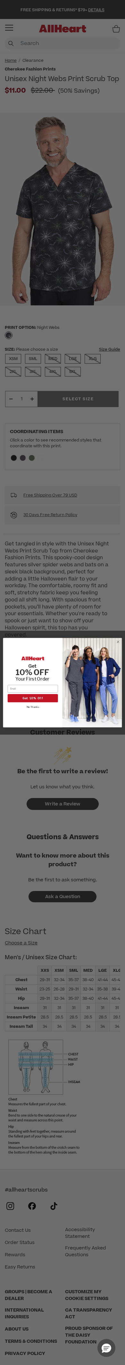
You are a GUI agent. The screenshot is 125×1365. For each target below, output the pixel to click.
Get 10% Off (32, 698)
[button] (106, 1348)
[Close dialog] (118, 642)
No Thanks (33, 706)
